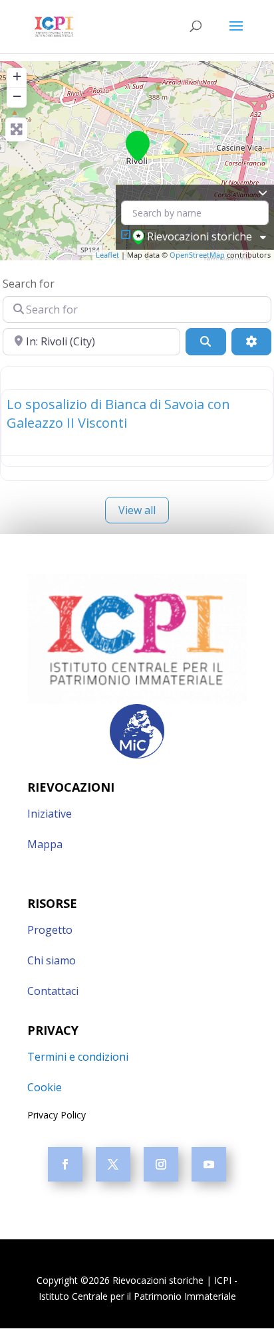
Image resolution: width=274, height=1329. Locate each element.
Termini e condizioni (77, 1056)
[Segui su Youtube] (209, 1164)
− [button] (17, 96)
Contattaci (52, 991)
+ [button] (17, 76)
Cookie (44, 1087)
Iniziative (49, 813)
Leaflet (107, 255)
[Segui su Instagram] (161, 1164)
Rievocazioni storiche (199, 236)
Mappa (45, 844)
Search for (29, 283)
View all (137, 510)
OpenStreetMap (197, 255)
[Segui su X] (113, 1164)
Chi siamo (51, 960)
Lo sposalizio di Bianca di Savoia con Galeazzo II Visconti (118, 413)
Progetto (49, 930)
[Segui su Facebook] (65, 1164)
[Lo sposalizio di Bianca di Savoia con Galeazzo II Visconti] (138, 146)
